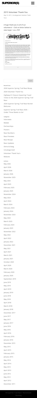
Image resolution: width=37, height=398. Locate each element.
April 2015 (7, 350)
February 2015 (9, 353)
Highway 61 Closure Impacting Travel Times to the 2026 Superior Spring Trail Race (18, 97)
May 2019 (7, 286)
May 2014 (7, 360)
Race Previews (9, 136)
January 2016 (8, 340)
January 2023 (8, 228)
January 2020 (8, 276)
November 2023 (9, 215)
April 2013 (7, 370)
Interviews (7, 119)
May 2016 (7, 330)
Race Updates (9, 143)
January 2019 (8, 292)
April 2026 (7, 167)
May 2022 (7, 235)
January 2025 (8, 191)
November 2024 (9, 194)
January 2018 (8, 309)
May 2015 (7, 347)
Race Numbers (9, 133)
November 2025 (9, 177)
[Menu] (32, 3)
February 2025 (9, 187)
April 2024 (7, 201)
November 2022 (9, 232)
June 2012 (7, 374)
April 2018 (7, 303)
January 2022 (8, 242)
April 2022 (7, 238)
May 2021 (7, 248)
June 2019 (7, 282)
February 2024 (9, 208)
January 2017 (8, 323)
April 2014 (7, 364)
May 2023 (7, 218)
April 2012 (7, 380)
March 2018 (8, 306)
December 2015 (9, 343)
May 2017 (7, 319)
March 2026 (8, 171)
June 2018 (7, 296)
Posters (6, 130)
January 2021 (8, 259)
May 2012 (7, 377)
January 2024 (8, 211)
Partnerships (8, 126)
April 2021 (7, 252)
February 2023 (9, 225)
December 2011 (9, 384)
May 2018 (7, 299)
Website (7, 157)
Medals (6, 123)
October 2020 (9, 262)
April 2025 (7, 184)
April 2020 (7, 265)
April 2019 (7, 289)
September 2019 (10, 279)
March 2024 (8, 204)
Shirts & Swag (9, 147)
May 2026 (7, 164)
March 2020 (8, 269)
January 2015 (8, 357)
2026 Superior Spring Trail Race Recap (18, 88)
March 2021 (8, 255)
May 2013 (7, 367)
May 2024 (7, 198)
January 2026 (8, 174)
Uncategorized (17, 15)
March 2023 (8, 221)
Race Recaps (8, 140)
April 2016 (7, 333)
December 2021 (9, 245)
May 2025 (7, 181)
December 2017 (9, 313)
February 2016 (9, 336)
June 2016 (7, 326)
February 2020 (9, 272)
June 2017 (7, 316)
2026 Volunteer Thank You (13, 92)
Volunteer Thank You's (12, 153)
